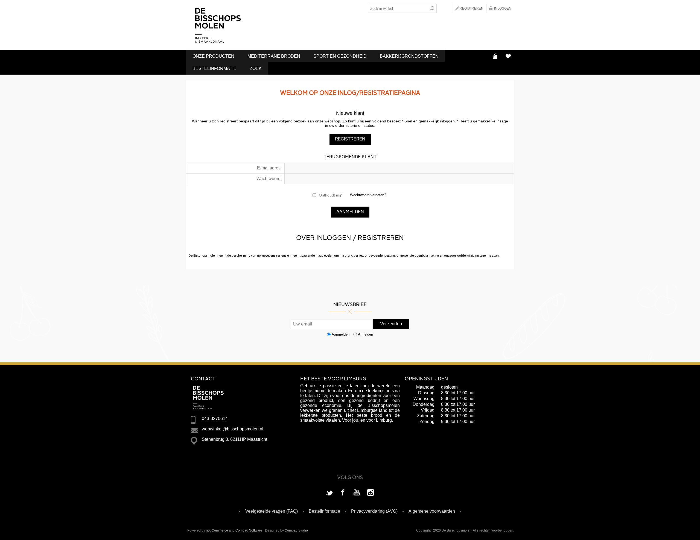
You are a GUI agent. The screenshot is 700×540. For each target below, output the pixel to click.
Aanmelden (340, 334)
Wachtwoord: (269, 178)
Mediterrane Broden (273, 56)
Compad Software (248, 530)
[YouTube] (357, 493)
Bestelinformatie (214, 68)
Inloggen (502, 8)
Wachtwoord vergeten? (368, 195)
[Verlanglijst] (508, 56)
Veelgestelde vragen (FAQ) (271, 511)
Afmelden (365, 334)
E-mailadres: (269, 168)
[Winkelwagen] (495, 56)
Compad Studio (296, 530)
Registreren (471, 8)
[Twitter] (329, 493)
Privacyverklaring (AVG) (374, 511)
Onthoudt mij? (331, 195)
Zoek (256, 68)
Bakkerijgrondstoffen (409, 56)
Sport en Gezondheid (340, 56)
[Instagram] (370, 493)
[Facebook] (343, 493)
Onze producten (213, 56)
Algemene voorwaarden (432, 511)
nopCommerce (217, 530)
